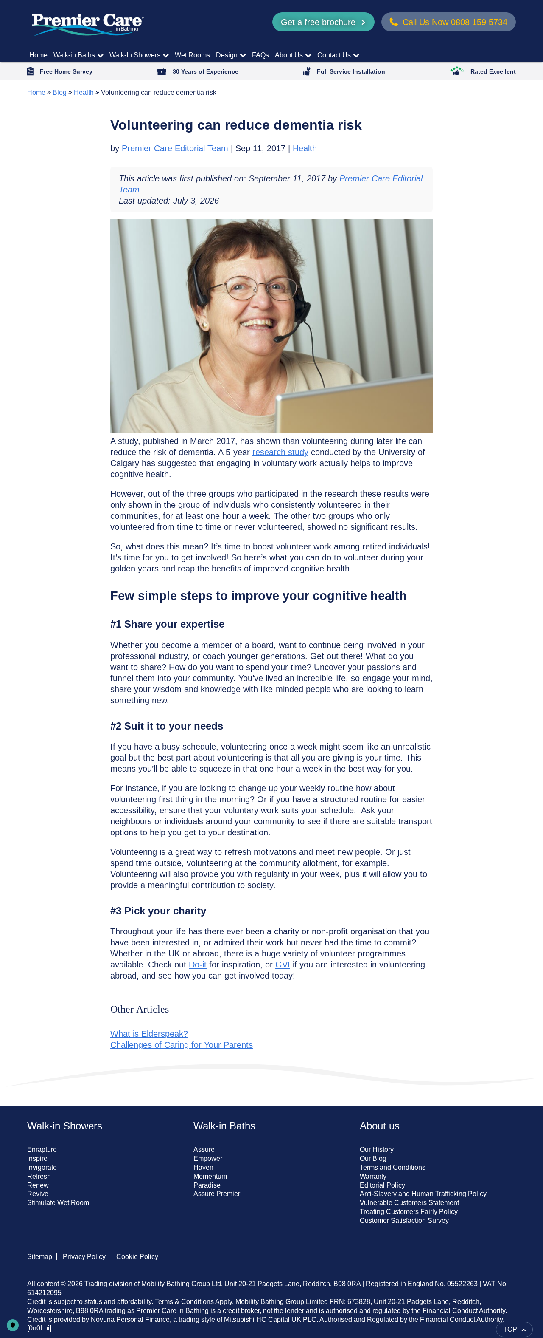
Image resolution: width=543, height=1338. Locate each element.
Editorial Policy (382, 1185)
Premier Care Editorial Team (176, 148)
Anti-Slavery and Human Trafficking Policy (423, 1193)
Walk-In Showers (134, 55)
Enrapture (42, 1149)
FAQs (260, 55)
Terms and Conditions (392, 1167)
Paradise (207, 1185)
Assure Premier (216, 1193)
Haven (203, 1167)
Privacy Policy (84, 1256)
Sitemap (39, 1256)
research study (280, 452)
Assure (204, 1149)
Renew (38, 1185)
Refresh (39, 1176)
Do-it (198, 964)
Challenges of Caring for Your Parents (181, 1044)
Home (38, 55)
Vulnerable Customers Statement (409, 1202)
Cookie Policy (137, 1256)
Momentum (210, 1176)
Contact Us (334, 55)
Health (84, 92)
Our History (377, 1149)
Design (227, 55)
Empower (207, 1158)
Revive (37, 1193)
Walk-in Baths (74, 55)
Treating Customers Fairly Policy (409, 1211)
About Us (289, 55)
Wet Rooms (192, 55)
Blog (60, 92)
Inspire (37, 1158)
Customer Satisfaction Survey (404, 1220)
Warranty (373, 1176)
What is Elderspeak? (149, 1033)
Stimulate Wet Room (58, 1202)
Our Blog (373, 1158)
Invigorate (42, 1167)
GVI (282, 964)
